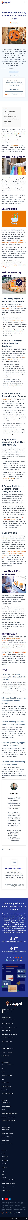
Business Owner (5, 1102)
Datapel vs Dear (5, 1140)
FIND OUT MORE (14, 89)
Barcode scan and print (7, 1023)
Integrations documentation (8, 1187)
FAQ (3, 1174)
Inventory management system (9, 1027)
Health (3, 1072)
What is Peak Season (10, 111)
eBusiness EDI (5, 1045)
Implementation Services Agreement (9, 1203)
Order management (6, 1030)
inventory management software (16, 551)
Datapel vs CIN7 (5, 1129)
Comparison (4, 1167)
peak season (5, 538)
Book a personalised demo (10, 1009)
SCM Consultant (5, 1109)
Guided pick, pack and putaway (9, 1034)
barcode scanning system (16, 320)
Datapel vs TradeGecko (7, 1144)
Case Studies (5, 1156)
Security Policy (21, 1203)
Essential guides (13, 71)
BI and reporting (5, 1055)
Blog (3, 1171)
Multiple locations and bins (8, 1019)
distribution (7, 136)
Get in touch (5, 1160)
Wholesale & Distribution (7, 1064)
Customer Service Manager (8, 1120)
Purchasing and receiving (8, 1037)
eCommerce (20, 134)
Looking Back (8, 114)
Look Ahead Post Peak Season (12, 119)
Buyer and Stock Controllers (8, 1117)
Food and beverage (6, 1090)
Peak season (5, 178)
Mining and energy (6, 1086)
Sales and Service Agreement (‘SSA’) (9, 1202)
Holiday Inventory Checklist (11, 116)
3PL (2, 1068)
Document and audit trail (7, 1048)
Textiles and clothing (7, 1075)
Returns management (7, 1041)
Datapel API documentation (8, 1183)
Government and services (8, 1093)
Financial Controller (6, 1106)
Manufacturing (5, 1082)
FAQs (6, 124)
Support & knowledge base (8, 1179)
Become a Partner (6, 1190)
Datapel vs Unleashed (7, 1136)
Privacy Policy (20, 1202)
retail (14, 134)
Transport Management (7, 1052)
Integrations (4, 1163)
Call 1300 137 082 (8, 1012)
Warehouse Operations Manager (9, 1113)
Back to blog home (15, 75)
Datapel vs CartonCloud (7, 1133)
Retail (3, 1079)
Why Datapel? (8, 121)
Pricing (3, 1153)
